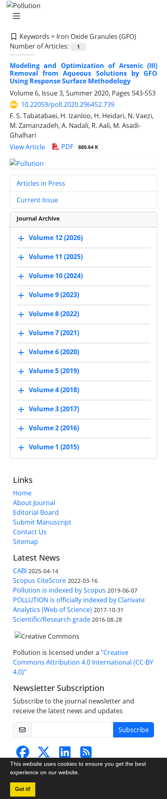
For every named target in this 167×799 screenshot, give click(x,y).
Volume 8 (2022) (54, 313)
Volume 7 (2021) (54, 332)
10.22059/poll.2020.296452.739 (67, 104)
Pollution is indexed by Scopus (59, 590)
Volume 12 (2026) (56, 237)
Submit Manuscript (42, 522)
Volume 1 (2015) (54, 446)
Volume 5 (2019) (54, 370)
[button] (82, 773)
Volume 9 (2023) (54, 294)
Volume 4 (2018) (54, 389)
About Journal (34, 502)
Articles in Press (41, 183)
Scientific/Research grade (51, 619)
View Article (27, 146)
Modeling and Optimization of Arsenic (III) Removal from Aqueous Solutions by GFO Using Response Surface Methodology (83, 73)
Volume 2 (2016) (54, 427)
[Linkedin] (65, 754)
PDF (79, 146)
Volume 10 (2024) (56, 275)
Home (22, 493)
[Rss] (86, 754)
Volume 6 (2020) (54, 351)
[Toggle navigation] (81, 16)
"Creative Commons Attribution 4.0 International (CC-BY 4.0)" (83, 662)
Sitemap (25, 541)
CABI (20, 570)
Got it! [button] (22, 789)
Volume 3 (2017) (54, 408)
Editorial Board (36, 512)
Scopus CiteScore (39, 580)
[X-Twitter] (44, 754)
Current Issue (37, 200)
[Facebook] (22, 754)
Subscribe (133, 729)
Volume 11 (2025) (56, 256)
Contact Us (30, 531)
